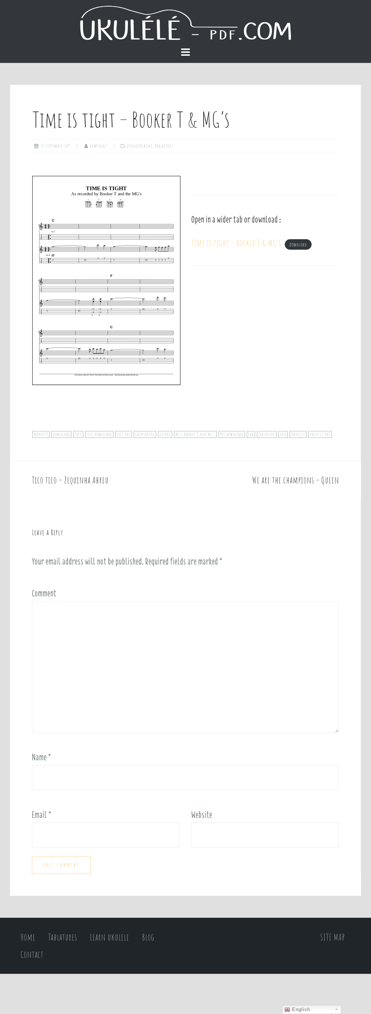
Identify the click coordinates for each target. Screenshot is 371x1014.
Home (28, 937)
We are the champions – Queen (295, 480)
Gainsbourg (145, 434)
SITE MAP (332, 937)
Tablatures (164, 146)
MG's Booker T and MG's (195, 434)
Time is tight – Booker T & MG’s (236, 243)
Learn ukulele (109, 937)
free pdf (123, 434)
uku (283, 434)
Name (41, 757)
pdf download (231, 434)
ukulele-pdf (320, 434)
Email (41, 815)
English (300, 1009)
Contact (32, 954)
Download (298, 245)
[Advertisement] (265, 351)
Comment (44, 593)
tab (251, 434)
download (61, 434)
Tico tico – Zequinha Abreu (70, 480)
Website (201, 815)
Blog (148, 937)
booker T (41, 434)
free (78, 434)
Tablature (266, 434)
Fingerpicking (140, 146)
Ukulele (298, 434)
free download (99, 434)
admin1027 (99, 146)
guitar (165, 434)
